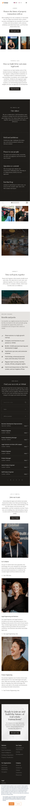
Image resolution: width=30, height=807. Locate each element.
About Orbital (15, 518)
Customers (19, 772)
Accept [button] (11, 803)
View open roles (15, 31)
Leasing (18, 752)
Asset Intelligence (6, 752)
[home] (5, 3)
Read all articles (15, 89)
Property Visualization (7, 757)
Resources (19, 775)
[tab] (7, 243)
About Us (18, 765)
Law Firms (4, 765)
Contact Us (19, 767)
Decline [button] (18, 803)
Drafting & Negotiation (7, 755)
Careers (18, 770)
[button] (26, 3)
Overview (4, 747)
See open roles (15, 732)
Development (19, 754)
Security (4, 783)
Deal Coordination (6, 750)
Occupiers (4, 772)
